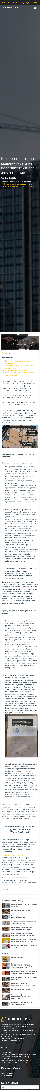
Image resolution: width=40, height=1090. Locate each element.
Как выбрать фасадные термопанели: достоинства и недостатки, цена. (21, 996)
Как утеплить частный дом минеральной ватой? (21, 911)
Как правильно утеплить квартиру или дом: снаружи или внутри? (23, 940)
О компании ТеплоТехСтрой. (16, 370)
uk (35, 2)
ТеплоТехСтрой (7, 182)
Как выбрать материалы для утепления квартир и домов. (21, 928)
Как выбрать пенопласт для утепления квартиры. (21, 917)
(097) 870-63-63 (10, 2)
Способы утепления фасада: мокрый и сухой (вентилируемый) (23, 934)
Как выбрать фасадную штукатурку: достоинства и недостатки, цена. (24, 972)
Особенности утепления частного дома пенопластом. (23, 922)
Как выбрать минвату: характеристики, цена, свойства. (23, 984)
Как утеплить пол (17, 957)
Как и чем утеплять (24, 182)
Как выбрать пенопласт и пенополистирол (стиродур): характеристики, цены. (21, 965)
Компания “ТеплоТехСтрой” (13, 855)
